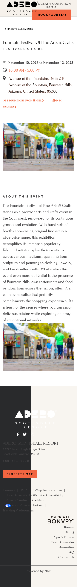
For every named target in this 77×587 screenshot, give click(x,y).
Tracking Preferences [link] (18, 510)
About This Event (23, 196)
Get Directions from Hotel (22, 100)
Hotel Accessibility (18, 495)
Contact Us (66, 557)
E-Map (37, 490)
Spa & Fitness (64, 537)
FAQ (71, 552)
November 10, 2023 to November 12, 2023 (40, 62)
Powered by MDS (38, 570)
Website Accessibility (48, 495)
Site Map (37, 500)
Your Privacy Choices (27, 505)
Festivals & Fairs (23, 49)
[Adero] (36, 418)
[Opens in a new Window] (61, 519)
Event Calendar (62, 542)
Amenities (66, 547)
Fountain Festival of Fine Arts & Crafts (38, 42)
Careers (9, 490)
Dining (69, 532)
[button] (51, 15)
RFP (24, 490)
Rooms (69, 527)
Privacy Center (16, 500)
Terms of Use (52, 490)
